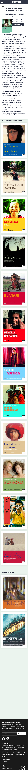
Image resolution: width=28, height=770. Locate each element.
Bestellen (17, 24)
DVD (3, 6)
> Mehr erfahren (6, 759)
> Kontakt (4, 761)
